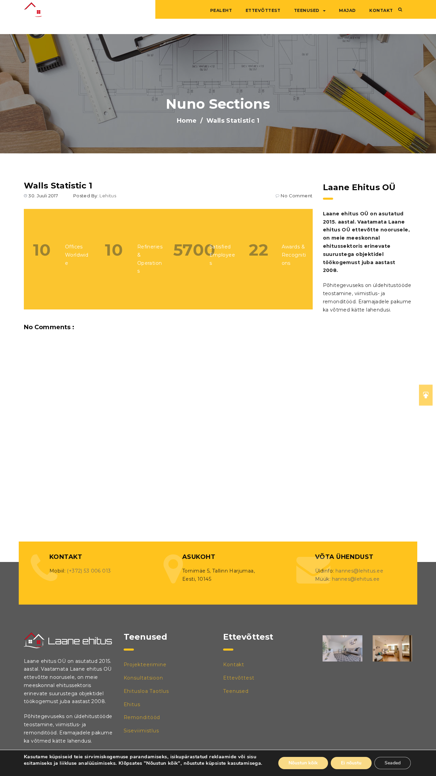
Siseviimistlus (141, 731)
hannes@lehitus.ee (359, 571)
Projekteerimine (145, 664)
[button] (400, 9)
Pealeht (221, 10)
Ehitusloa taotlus (146, 691)
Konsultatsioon (144, 678)
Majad (347, 10)
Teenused (307, 10)
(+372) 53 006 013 (89, 571)
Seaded (393, 763)
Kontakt (381, 10)
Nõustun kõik (303, 763)
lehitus (107, 195)
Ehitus (132, 704)
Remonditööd (142, 717)
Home (187, 120)
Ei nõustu (351, 763)
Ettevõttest (263, 10)
